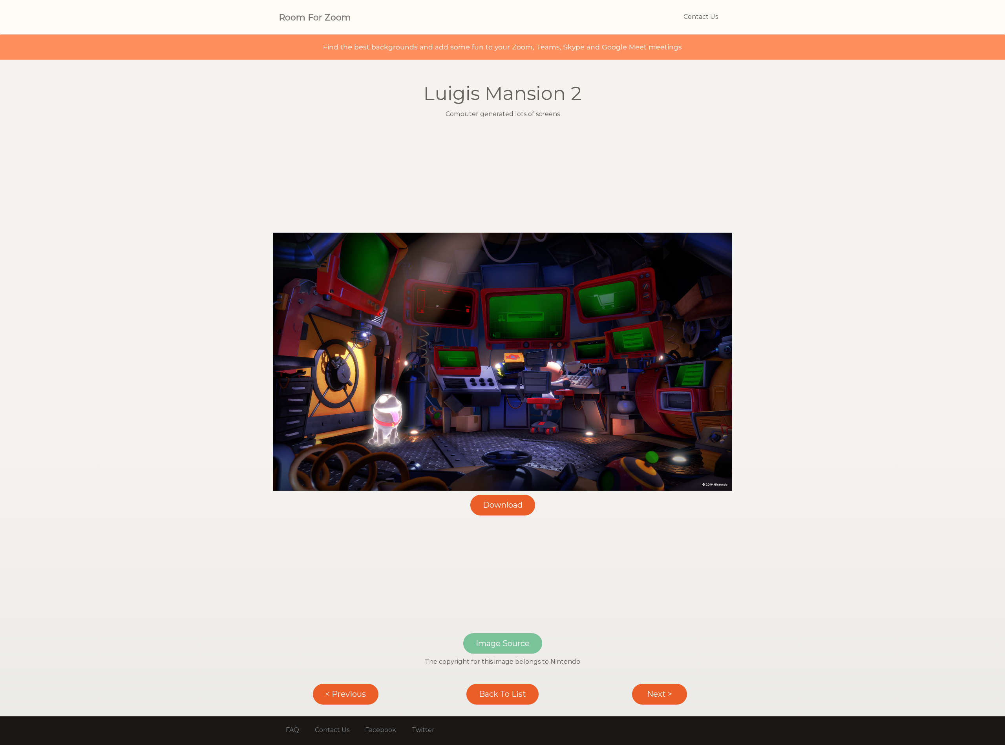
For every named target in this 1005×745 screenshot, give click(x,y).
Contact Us (700, 16)
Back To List (502, 694)
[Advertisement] (502, 178)
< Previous (345, 694)
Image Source (503, 643)
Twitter (423, 730)
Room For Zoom (315, 17)
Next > (659, 694)
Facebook (380, 730)
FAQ (292, 730)
